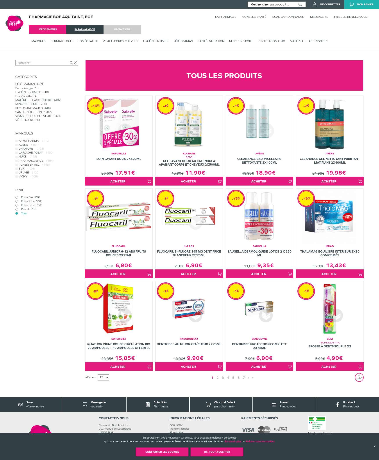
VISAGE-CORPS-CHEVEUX (120, 41)
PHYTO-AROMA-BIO (271, 41)
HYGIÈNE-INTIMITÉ (156, 41)
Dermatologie (61, 41)
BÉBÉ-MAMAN (183, 41)
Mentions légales (179, 428)
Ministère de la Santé (320, 433)
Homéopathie (87, 41)
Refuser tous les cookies (260, 441)
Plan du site (176, 432)
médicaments (48, 29)
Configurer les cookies (162, 451)
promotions (122, 29)
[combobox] (271, 4)
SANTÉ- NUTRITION (211, 41)
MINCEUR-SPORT (241, 41)
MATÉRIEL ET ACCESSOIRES (309, 41)
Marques (38, 41)
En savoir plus (233, 441)
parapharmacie (85, 29)
